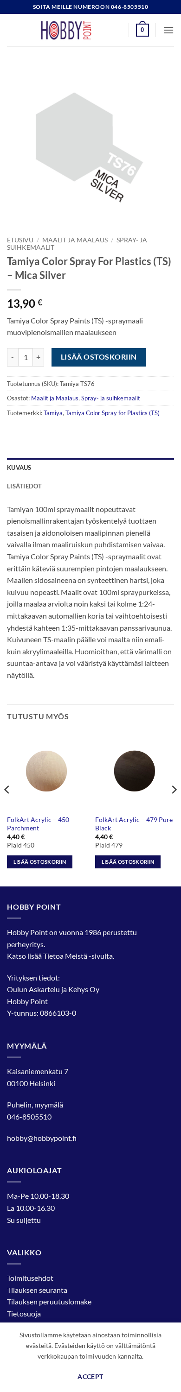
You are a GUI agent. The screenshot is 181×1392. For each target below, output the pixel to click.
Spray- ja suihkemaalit (110, 398)
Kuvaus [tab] (19, 467)
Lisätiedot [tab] (24, 486)
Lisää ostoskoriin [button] (39, 862)
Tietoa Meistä (65, 955)
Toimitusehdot (30, 1277)
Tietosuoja (24, 1313)
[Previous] (7, 808)
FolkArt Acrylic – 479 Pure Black (134, 824)
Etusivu (20, 240)
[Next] (173, 808)
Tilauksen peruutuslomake (49, 1301)
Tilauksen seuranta (37, 1289)
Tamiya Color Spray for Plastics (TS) (112, 413)
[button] (142, 30)
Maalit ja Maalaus (75, 240)
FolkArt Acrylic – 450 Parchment (38, 824)
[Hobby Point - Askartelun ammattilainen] (75, 30)
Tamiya (53, 413)
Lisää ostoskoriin (99, 357)
